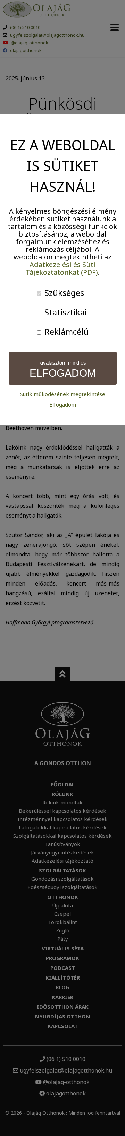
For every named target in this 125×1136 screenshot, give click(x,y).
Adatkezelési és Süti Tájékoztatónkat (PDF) (62, 268)
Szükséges (63, 292)
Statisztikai (64, 312)
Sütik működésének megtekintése (62, 394)
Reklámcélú (65, 331)
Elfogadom (62, 404)
